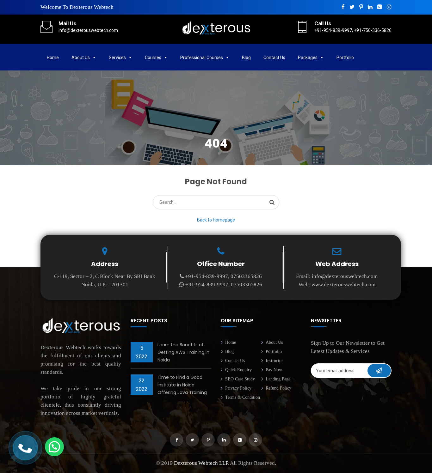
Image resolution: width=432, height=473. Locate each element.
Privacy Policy (238, 388)
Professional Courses (201, 57)
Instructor (274, 360)
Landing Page (278, 379)
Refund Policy (278, 388)
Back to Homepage (216, 219)
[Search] (272, 202)
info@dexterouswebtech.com (88, 30)
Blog (246, 57)
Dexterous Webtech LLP (201, 463)
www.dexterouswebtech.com (343, 285)
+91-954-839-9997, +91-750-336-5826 (353, 30)
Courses (153, 57)
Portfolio (274, 351)
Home (53, 57)
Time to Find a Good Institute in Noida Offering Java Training (182, 385)
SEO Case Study (240, 379)
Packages (308, 57)
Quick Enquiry (238, 369)
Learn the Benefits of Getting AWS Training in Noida (183, 352)
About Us (80, 57)
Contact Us (274, 57)
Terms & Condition (242, 397)
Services (117, 57)
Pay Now (274, 369)
